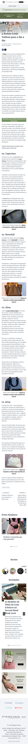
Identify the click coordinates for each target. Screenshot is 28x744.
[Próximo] (24, 531)
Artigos (4, 30)
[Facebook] (3, 50)
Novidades (9, 30)
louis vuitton (5, 487)
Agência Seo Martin (14, 741)
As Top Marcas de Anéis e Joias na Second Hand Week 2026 (14, 606)
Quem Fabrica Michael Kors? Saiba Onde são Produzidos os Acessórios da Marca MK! (21, 499)
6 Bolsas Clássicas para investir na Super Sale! (7, 496)
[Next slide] (24, 614)
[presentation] (14, 526)
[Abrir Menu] (4, 2)
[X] (5, 50)
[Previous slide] (4, 614)
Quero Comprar (12, 6)
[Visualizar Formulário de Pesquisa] (25, 2)
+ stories (23, 566)
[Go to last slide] (4, 531)
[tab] (12, 546)
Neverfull (14, 240)
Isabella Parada (7, 44)
